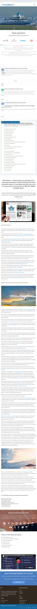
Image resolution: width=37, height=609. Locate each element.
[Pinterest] (26, 607)
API (19, 595)
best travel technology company (20, 346)
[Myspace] (33, 607)
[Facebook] (20, 607)
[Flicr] (28, 607)
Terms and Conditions (4, 600)
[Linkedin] (35, 607)
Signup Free (29, 1)
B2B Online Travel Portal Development (8, 416)
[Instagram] (31, 607)
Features (17, 1)
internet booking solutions (16, 277)
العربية (34, 1)
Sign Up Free (18, 582)
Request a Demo (23, 1)
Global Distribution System (20, 229)
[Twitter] (22, 607)
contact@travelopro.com (23, 600)
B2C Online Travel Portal (12, 412)
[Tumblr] (24, 607)
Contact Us (21, 591)
